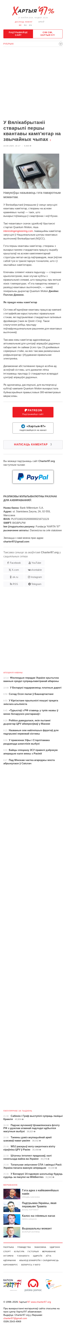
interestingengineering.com (18, 231)
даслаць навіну (23, 22)
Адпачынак (9, 1260)
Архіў (41, 22)
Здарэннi (55, 1247)
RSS (15, 584)
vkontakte (36, 569)
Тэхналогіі (23, 1256)
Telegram (36, 584)
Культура (19, 1252)
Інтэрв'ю (8, 1256)
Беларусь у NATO (30, 1265)
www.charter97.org (41, 1302)
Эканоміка (40, 1247)
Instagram (36, 577)
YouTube (36, 562)
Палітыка (8, 1247)
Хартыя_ (33, 11)
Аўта (48, 1256)
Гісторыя (33, 1252)
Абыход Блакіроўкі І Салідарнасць (39, 1260)
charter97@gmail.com (15, 1318)
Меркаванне (10, 1185)
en (30, 25)
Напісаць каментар (33, 444)
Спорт (7, 1252)
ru (25, 25)
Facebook (15, 562)
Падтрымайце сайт (18, 33)
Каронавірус (10, 1265)
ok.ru (15, 577)
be (20, 25)
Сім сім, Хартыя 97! (47, 33)
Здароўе (37, 1256)
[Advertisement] (33, 83)
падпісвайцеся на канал (33, 428)
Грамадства (24, 1247)
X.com (15, 569)
